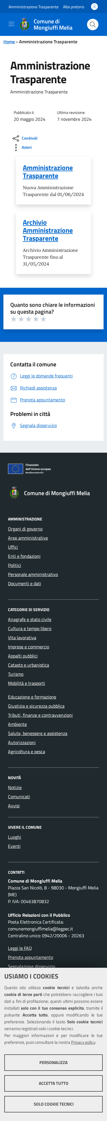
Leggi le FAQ (20, 948)
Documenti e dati (24, 583)
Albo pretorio (73, 7)
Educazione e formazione (32, 696)
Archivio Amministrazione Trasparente (48, 230)
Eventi (14, 846)
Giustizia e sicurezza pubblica (36, 706)
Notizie (15, 787)
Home (9, 41)
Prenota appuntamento (30, 957)
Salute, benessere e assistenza (37, 733)
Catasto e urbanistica (28, 664)
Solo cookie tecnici (54, 1104)
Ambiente (17, 724)
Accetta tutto (53, 1083)
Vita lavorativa (22, 637)
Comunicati (19, 796)
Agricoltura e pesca (26, 751)
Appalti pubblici (23, 655)
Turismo (15, 674)
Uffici (13, 547)
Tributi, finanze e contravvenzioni (40, 715)
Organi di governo (25, 528)
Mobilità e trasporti (26, 683)
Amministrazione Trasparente (33, 7)
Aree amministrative (28, 537)
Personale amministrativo (33, 574)
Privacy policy (83, 1042)
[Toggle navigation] (11, 24)
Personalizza (53, 1062)
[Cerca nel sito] (92, 24)
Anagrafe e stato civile (29, 619)
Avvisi (14, 805)
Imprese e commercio (28, 646)
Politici (14, 565)
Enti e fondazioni (24, 556)
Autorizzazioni (22, 742)
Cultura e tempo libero (29, 628)
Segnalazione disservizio (31, 966)
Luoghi (14, 837)
